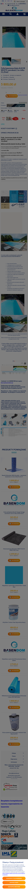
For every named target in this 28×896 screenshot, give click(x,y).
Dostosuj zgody (14, 882)
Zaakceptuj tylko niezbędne (14, 878)
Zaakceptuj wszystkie (14, 886)
